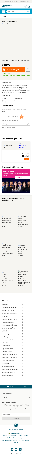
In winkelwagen (12, 69)
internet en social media (9, 325)
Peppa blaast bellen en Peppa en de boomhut (24, 282)
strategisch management (10, 369)
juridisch (4, 331)
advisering (5, 304)
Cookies (9, 438)
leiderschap (5, 334)
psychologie (5, 363)
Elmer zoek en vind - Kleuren (7, 281)
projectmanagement (8, 360)
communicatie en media (9, 313)
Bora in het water (23, 224)
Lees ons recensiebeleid (8, 127)
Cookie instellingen (18, 438)
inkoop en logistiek (7, 322)
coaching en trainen (8, 310)
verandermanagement (9, 372)
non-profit (5, 343)
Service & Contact (24, 440)
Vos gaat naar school (22, 252)
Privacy (26, 435)
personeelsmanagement (9, 354)
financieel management (9, 319)
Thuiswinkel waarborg (16, 433)
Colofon (20, 435)
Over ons (16, 442)
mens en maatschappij (9, 340)
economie (5, 316)
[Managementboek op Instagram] (20, 449)
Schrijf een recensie (9, 124)
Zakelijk (4, 397)
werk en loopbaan (7, 375)
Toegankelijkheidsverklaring (10, 440)
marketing (5, 337)
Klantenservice (7, 394)
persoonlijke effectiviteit (9, 357)
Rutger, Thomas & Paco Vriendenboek (7, 252)
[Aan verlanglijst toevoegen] (28, 69)
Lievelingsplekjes (7, 222)
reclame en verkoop (8, 366)
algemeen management (9, 307)
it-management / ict (8, 328)
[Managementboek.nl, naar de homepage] (7, 7)
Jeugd (4, 16)
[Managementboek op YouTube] (16, 449)
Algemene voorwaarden (9, 435)
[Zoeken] (28, 11)
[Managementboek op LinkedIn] (12, 449)
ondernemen (6, 346)
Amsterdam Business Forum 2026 (15, 175)
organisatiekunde (7, 348)
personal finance (7, 351)
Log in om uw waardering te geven (11, 120)
